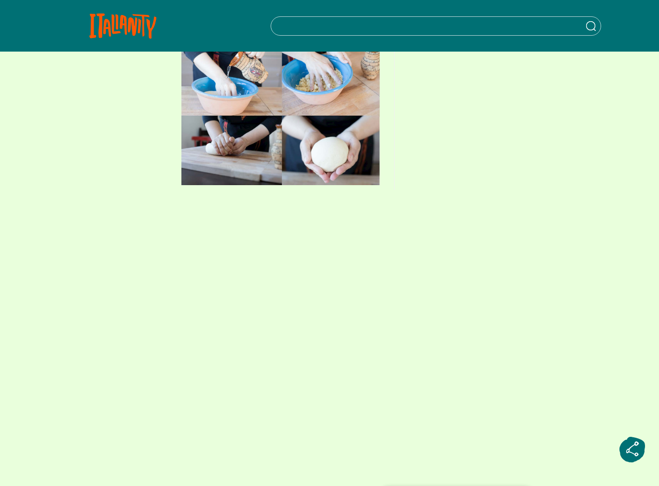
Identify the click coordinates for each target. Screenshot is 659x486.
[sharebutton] (632, 450)
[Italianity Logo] (122, 26)
